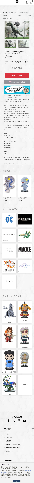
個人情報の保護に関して (13, 448)
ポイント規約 (9, 451)
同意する (17, 481)
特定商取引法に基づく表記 (14, 444)
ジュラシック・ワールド (7, 197)
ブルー (8, 56)
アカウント (9, 434)
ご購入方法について (12, 437)
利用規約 (8, 441)
